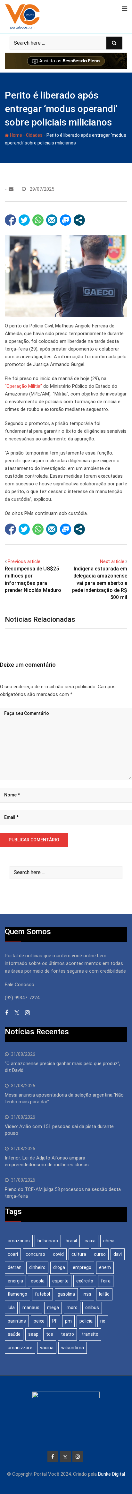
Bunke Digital (111, 1474)
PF (54, 1321)
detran (14, 1267)
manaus (30, 1307)
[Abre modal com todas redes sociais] (79, 220)
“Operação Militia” (23, 386)
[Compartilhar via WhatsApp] (38, 220)
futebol (42, 1294)
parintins (17, 1321)
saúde (14, 1334)
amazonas (19, 1240)
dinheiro (37, 1267)
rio (102, 1321)
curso (100, 1254)
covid (58, 1254)
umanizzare (20, 1347)
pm (68, 1321)
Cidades (34, 135)
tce (49, 1334)
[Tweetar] (24, 220)
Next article (112, 561)
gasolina (66, 1294)
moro (72, 1307)
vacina (47, 1347)
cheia (108, 1240)
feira (106, 1280)
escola (38, 1280)
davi (117, 1254)
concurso (35, 1254)
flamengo (17, 1294)
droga (59, 1267)
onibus (92, 1307)
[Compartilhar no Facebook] (10, 220)
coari (13, 1254)
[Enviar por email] (51, 220)
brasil (71, 1240)
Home (15, 135)
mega (53, 1307)
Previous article (24, 561)
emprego (82, 1267)
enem (105, 1267)
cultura (78, 1254)
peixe (39, 1321)
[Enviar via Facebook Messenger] (65, 220)
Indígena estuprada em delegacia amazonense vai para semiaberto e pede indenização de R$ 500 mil (99, 583)
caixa (90, 1240)
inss (87, 1294)
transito (90, 1334)
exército (84, 1280)
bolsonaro (47, 1240)
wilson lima (72, 1347)
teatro (67, 1334)
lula (11, 1307)
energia (15, 1280)
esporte (60, 1280)
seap (33, 1334)
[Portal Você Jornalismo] (11, 189)
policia (86, 1321)
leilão (104, 1294)
